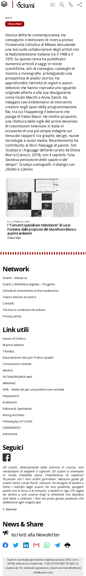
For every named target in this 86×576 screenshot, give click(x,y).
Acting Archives (13, 415)
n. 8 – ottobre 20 (15, 221)
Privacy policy (12, 316)
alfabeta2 (9, 383)
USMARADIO (12, 427)
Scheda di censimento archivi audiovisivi (30, 290)
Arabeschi (10, 402)
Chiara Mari (14, 238)
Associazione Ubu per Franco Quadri (28, 357)
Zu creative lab (34, 563)
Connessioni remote (17, 364)
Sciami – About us (15, 278)
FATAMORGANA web (17, 377)
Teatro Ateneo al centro (19, 297)
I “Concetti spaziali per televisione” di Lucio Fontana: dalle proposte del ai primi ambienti (41, 229)
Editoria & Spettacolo (17, 408)
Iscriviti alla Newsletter (35, 534)
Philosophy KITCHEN (17, 421)
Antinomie (10, 434)
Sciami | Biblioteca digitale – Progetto (29, 284)
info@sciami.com (43, 572)
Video (27, 221)
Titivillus (8, 351)
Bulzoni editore (13, 345)
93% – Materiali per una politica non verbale (33, 389)
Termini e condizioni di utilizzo (24, 310)
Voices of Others (14, 338)
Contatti (8, 303)
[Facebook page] (43, 457)
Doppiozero (11, 396)
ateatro (8, 370)
